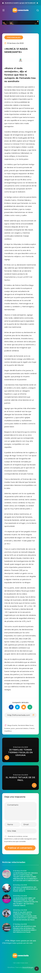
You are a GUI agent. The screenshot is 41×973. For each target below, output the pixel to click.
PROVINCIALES (13, 37)
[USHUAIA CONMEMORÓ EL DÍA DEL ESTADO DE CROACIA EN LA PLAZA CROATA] (6, 888)
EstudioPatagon (27, 967)
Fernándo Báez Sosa (25, 725)
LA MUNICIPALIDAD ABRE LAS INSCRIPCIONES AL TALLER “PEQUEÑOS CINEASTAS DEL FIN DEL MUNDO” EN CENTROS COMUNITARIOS (25, 901)
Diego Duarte (12, 725)
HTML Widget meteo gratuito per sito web (20, 941)
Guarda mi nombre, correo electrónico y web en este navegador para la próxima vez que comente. (20, 838)
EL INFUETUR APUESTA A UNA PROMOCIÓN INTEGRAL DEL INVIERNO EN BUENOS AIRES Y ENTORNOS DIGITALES (24, 929)
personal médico (22, 728)
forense (7, 728)
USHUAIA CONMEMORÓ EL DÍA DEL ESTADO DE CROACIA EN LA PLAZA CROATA (25, 889)
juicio (13, 728)
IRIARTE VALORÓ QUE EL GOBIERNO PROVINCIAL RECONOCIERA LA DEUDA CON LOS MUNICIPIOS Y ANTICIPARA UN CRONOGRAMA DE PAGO (25, 916)
